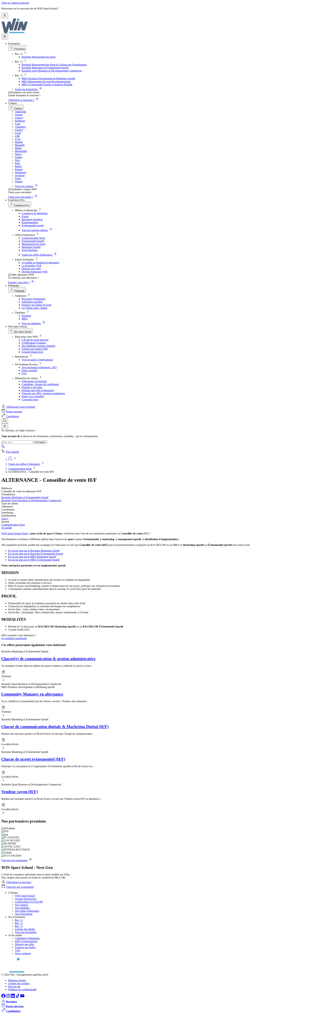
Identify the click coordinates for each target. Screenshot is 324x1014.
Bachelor (26, 315)
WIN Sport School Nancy (15, 533)
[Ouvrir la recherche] (4, 420)
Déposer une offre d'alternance (38, 390)
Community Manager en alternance (32, 694)
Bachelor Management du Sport (39, 56)
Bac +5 (19, 926)
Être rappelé (12, 451)
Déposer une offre (31, 268)
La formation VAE (32, 265)
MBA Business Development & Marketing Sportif (48, 78)
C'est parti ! (40, 442)
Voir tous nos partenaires (14, 860)
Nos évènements (23, 914)
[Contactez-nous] (3, 447)
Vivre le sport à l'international (37, 359)
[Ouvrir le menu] (4, 36)
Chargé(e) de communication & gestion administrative (48, 658)
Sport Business (29, 250)
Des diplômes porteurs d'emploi (38, 345)
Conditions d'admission (27, 938)
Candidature (12, 416)
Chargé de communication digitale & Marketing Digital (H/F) (55, 726)
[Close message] (4, 15)
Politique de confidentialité (22, 989)
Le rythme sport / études (34, 307)
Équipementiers (30, 222)
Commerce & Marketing (35, 213)
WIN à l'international (26, 941)
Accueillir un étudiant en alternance (40, 262)
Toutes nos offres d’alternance (24, 464)
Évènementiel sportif (33, 225)
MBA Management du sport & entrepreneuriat (46, 81)
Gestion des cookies (18, 983)
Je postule (6, 527)
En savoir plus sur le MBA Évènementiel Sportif (34, 559)
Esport (25, 216)
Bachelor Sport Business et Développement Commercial (52, 70)
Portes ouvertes (14, 411)
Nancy (4, 518)
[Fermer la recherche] (4, 426)
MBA (25, 318)
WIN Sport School (25, 895)
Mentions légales (17, 980)
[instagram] (8, 996)
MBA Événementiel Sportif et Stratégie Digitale (47, 84)
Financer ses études (25, 947)
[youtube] (22, 996)
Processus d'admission (33, 298)
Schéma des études (25, 929)
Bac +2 (19, 920)
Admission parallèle (32, 301)
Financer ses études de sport (36, 304)
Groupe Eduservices (32, 351)
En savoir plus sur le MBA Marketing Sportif (32, 556)
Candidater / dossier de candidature (40, 384)
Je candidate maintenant (14, 638)
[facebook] (3, 996)
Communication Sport (33, 238)
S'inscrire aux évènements (20, 887)
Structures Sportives (32, 219)
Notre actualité (29, 370)
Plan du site (14, 986)
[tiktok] (18, 996)
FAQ (24, 373)
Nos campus (21, 904)
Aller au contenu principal (15, 2)
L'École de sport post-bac (35, 339)
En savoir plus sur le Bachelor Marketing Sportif (34, 550)
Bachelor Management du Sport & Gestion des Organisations (54, 64)
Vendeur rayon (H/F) (19, 791)
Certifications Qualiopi (34, 342)
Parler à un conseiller (33, 396)
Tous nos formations (25, 932)
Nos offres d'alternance (27, 910)
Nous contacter (23, 953)
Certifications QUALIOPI (29, 901)
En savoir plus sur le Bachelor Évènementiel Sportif (35, 553)
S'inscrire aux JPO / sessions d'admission (43, 393)
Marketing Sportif (31, 247)
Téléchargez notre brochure (20, 406)
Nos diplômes (22, 907)
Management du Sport (33, 244)
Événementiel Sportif (33, 241)
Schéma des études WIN (35, 348)
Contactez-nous (30, 399)
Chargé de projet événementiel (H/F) (33, 759)
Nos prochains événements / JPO (39, 367)
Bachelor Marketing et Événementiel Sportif (45, 67)
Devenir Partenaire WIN (35, 271)
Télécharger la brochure (34, 381)
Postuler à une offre (32, 387)
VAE (17, 950)
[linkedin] (13, 996)
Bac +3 (19, 923)
